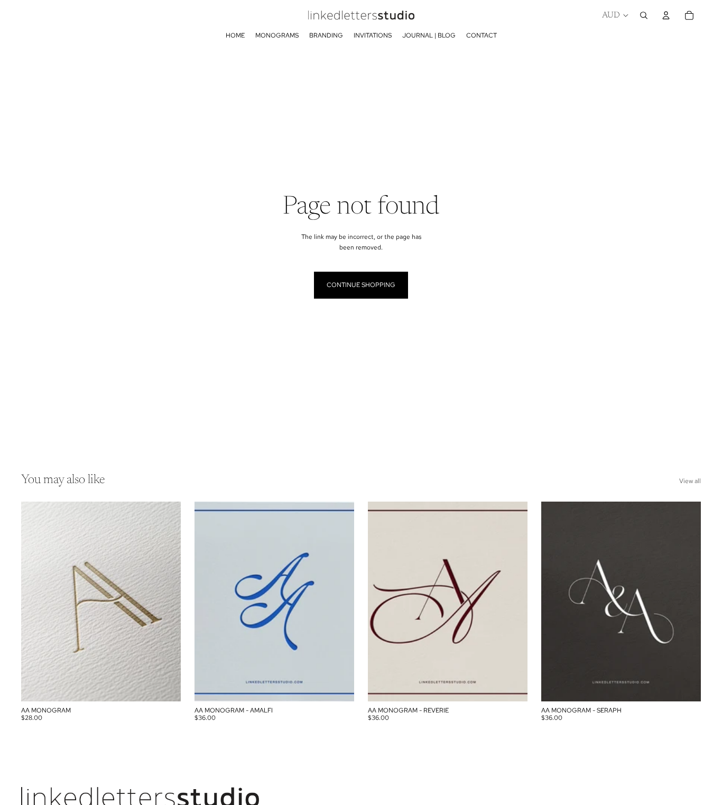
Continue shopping (361, 285)
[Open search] (643, 15)
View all (690, 481)
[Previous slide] (37, 601)
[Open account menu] (666, 15)
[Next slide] (165, 601)
